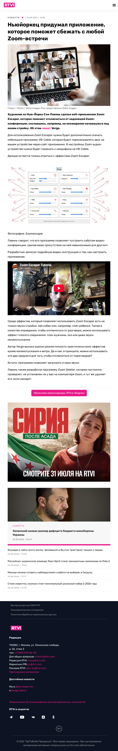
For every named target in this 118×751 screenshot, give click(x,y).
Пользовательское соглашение (27, 610)
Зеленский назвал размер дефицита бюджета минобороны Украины (53, 532)
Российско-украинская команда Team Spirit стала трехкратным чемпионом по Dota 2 (59, 561)
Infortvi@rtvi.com (45, 656)
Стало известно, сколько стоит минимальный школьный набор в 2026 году (52, 583)
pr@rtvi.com (35, 664)
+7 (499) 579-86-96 (25, 652)
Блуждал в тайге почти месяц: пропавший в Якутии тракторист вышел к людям (55, 549)
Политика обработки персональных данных (34, 614)
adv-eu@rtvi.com (36, 668)
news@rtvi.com (36, 660)
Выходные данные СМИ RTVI (25, 605)
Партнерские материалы (24, 672)
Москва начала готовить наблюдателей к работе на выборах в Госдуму (50, 572)
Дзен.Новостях (24, 686)
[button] (114, 5)
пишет (46, 128)
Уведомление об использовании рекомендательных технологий (47, 702)
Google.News (18, 690)
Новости (14, 17)
